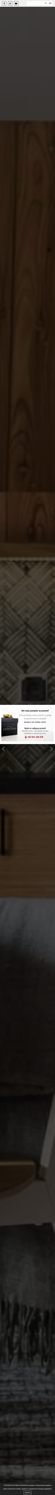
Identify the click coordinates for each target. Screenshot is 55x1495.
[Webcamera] (16, 3)
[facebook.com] (4, 3)
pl (46, 3)
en (50, 3)
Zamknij (27, 1492)
